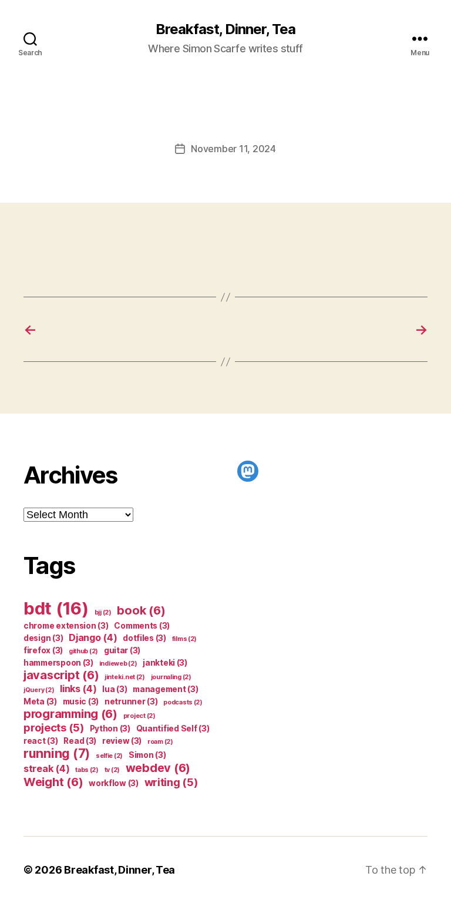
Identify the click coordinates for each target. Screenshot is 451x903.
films (184, 639)
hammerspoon (58, 662)
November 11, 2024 (233, 149)
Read (79, 741)
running (56, 753)
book (141, 610)
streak (46, 768)
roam (160, 742)
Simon (147, 755)
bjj (103, 612)
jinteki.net (125, 677)
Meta (40, 701)
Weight (53, 782)
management (165, 689)
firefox (43, 650)
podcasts (183, 702)
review (122, 741)
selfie (109, 756)
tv (112, 770)
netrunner (131, 701)
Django (93, 637)
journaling (171, 677)
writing (171, 782)
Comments (142, 625)
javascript (61, 675)
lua (114, 689)
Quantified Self (173, 728)
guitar (122, 650)
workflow (114, 783)
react (40, 741)
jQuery (38, 690)
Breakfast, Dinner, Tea (225, 29)
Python (110, 728)
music (81, 701)
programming (70, 714)
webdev (158, 768)
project (139, 716)
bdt (56, 608)
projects (53, 727)
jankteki (165, 662)
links (78, 688)
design (43, 638)
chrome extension (66, 625)
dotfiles (144, 638)
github (83, 651)
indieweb (118, 663)
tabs (87, 770)
